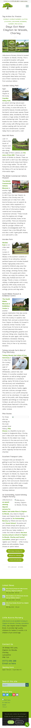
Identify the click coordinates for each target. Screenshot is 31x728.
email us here (24, 1)
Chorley (6, 19)
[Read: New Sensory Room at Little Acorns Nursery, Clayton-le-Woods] (3, 589)
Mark (21, 567)
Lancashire (15, 21)
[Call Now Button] (27, 724)
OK (11, 722)
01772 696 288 (15, 1)
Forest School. (11, 523)
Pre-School (19, 24)
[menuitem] (26, 6)
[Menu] (26, 6)
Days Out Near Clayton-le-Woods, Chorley (15, 30)
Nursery (11, 24)
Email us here (9, 663)
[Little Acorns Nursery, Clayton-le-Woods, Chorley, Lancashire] (12, 6)
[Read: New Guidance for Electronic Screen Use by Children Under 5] (3, 596)
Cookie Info (19, 722)
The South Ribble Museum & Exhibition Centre (6, 303)
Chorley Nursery (15, 19)
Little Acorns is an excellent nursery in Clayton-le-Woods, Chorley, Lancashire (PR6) (15, 623)
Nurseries (23, 21)
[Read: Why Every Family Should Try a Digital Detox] (3, 603)
